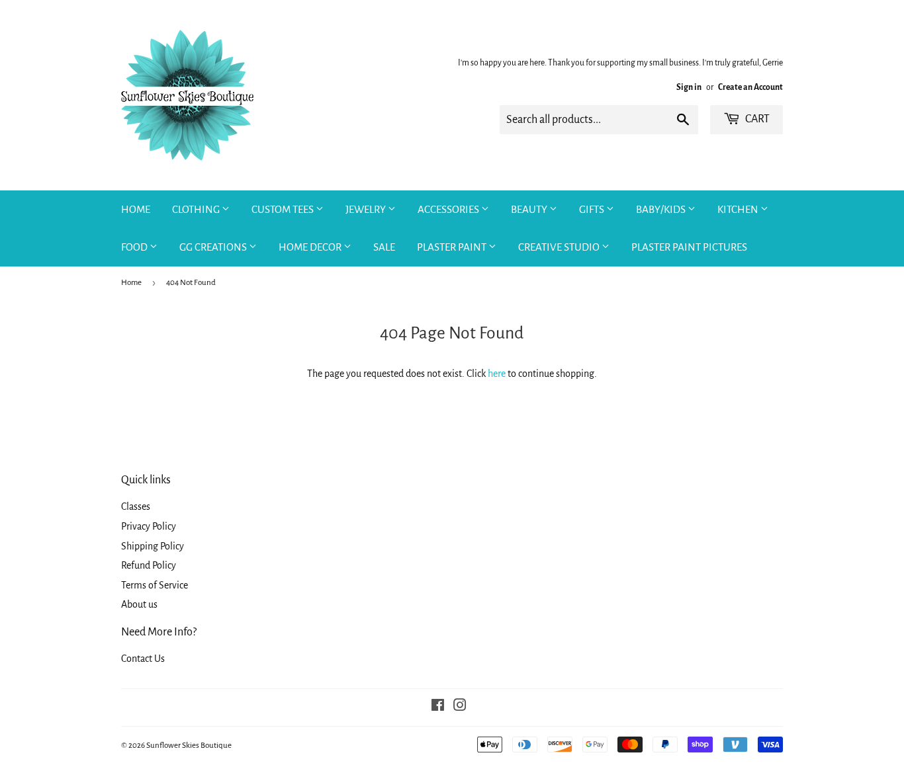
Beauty (530, 209)
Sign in (688, 87)
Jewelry (366, 209)
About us (139, 604)
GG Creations (214, 247)
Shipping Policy (152, 546)
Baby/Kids (662, 209)
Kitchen (738, 209)
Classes (135, 506)
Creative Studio (560, 247)
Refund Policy (148, 565)
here (497, 373)
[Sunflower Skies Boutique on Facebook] (438, 707)
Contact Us (143, 658)
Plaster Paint (452, 247)
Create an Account (750, 87)
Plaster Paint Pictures (689, 247)
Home (135, 209)
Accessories (449, 209)
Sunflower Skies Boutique (189, 745)
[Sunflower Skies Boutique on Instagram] (460, 707)
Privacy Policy (148, 526)
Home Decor (311, 247)
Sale (384, 247)
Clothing (197, 209)
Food (135, 247)
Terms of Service (154, 585)
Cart (756, 119)
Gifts (592, 209)
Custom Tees (283, 209)
